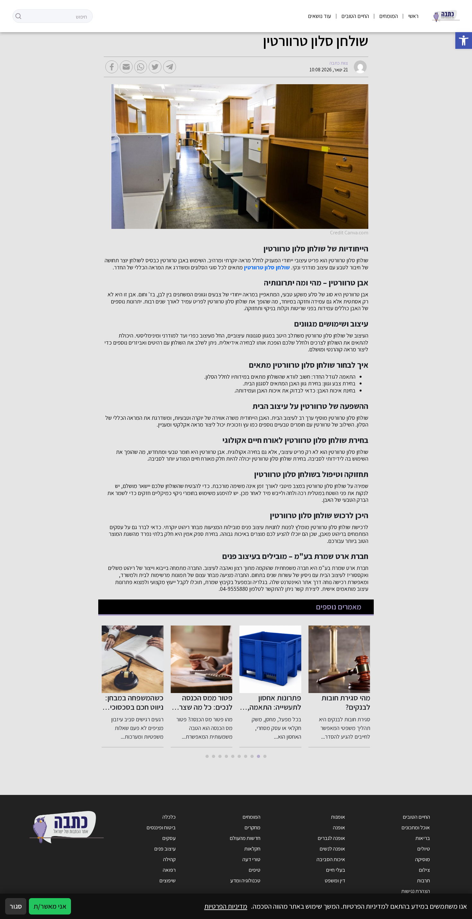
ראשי (413, 16)
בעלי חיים (335, 869)
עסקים (169, 838)
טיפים (254, 869)
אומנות (338, 816)
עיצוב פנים (165, 848)
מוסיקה (422, 859)
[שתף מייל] (126, 66)
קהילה (169, 859)
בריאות (422, 838)
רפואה (169, 869)
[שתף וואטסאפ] (140, 66)
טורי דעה (251, 859)
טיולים (423, 848)
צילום (424, 869)
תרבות (423, 880)
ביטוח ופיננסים (161, 827)
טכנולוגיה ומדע (245, 880)
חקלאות (252, 848)
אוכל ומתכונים (415, 827)
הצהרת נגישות (415, 891)
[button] (463, 40)
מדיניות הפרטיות (225, 906)
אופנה (339, 827)
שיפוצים (167, 880)
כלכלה (169, 816)
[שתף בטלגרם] (169, 66)
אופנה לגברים (331, 838)
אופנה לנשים (332, 848)
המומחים (388, 16)
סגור (16, 906)
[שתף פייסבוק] (111, 66)
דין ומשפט (335, 880)
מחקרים (252, 827)
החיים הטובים (355, 16)
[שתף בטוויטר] (155, 66)
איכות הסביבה (331, 859)
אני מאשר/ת (49, 906)
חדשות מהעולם (245, 838)
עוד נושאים (319, 16)
